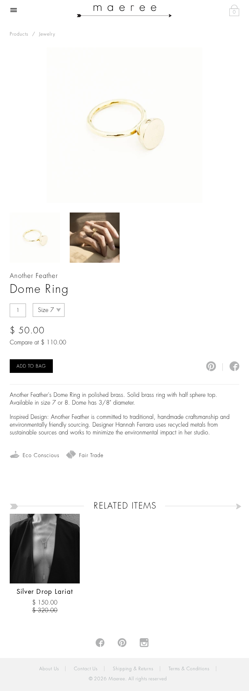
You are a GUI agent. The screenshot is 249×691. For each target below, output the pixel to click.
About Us (49, 668)
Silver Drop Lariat (45, 591)
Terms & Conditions (189, 668)
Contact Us (86, 668)
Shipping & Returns (133, 668)
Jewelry (47, 34)
